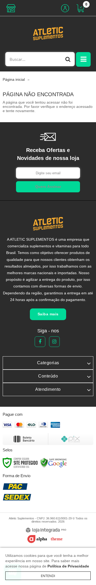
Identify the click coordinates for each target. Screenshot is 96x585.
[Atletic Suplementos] (48, 33)
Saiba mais (48, 314)
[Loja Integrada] (46, 530)
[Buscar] (68, 59)
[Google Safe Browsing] (53, 462)
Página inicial (14, 79)
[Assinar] (48, 186)
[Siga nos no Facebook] (40, 341)
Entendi (48, 575)
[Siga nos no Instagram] (54, 341)
